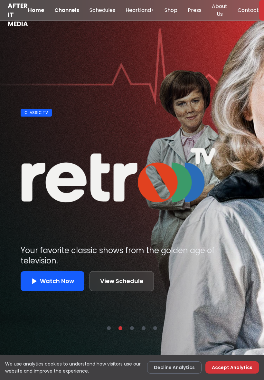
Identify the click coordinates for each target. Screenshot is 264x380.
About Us (219, 10)
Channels (66, 10)
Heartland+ (140, 10)
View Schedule (121, 281)
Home (36, 10)
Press (195, 10)
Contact (248, 10)
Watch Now (57, 281)
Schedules (102, 10)
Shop (171, 10)
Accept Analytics (232, 367)
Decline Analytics (174, 367)
